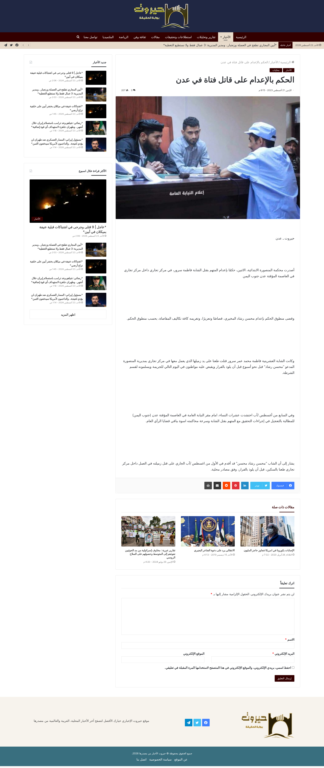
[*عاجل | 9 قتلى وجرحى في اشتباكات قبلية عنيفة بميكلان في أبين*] (96, 78)
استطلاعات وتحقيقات (178, 37)
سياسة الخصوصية (160, 759)
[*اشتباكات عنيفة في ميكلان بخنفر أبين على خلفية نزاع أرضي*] (96, 111)
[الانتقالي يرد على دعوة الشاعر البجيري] (208, 531)
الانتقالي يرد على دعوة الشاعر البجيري (214, 550)
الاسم (289, 639)
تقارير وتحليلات (206, 37)
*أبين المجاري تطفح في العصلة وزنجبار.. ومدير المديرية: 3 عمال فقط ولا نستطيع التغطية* (220, 45)
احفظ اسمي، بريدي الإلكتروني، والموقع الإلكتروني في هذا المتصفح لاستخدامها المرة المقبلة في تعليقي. (228, 667)
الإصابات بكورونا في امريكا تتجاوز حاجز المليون (269, 550)
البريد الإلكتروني (283, 653)
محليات (275, 70)
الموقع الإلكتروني (193, 653)
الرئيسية (241, 37)
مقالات (155, 37)
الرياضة (123, 37)
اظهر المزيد (68, 314)
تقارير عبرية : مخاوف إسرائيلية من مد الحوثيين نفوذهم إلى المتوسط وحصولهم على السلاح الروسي (150, 554)
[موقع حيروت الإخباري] (162, 16)
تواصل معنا (90, 37)
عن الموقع (181, 759)
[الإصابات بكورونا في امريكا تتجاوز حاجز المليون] (267, 531)
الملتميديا (108, 37)
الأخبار (226, 37)
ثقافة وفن (140, 37)
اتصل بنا (141, 759)
